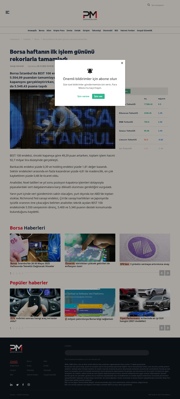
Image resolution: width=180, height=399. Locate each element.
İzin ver (98, 96)
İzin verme (83, 96)
